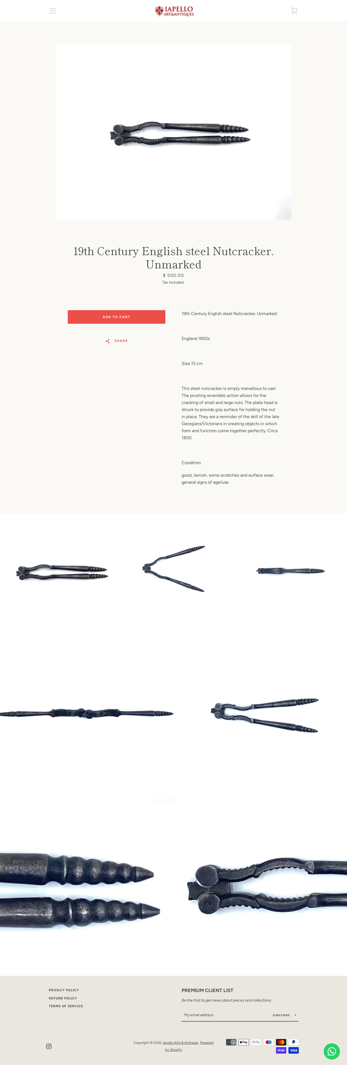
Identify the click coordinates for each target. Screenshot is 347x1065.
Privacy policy (64, 990)
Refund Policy (63, 998)
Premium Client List (207, 990)
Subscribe (282, 1015)
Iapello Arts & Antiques (180, 1043)
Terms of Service (66, 1006)
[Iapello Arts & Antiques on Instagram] (49, 1045)
